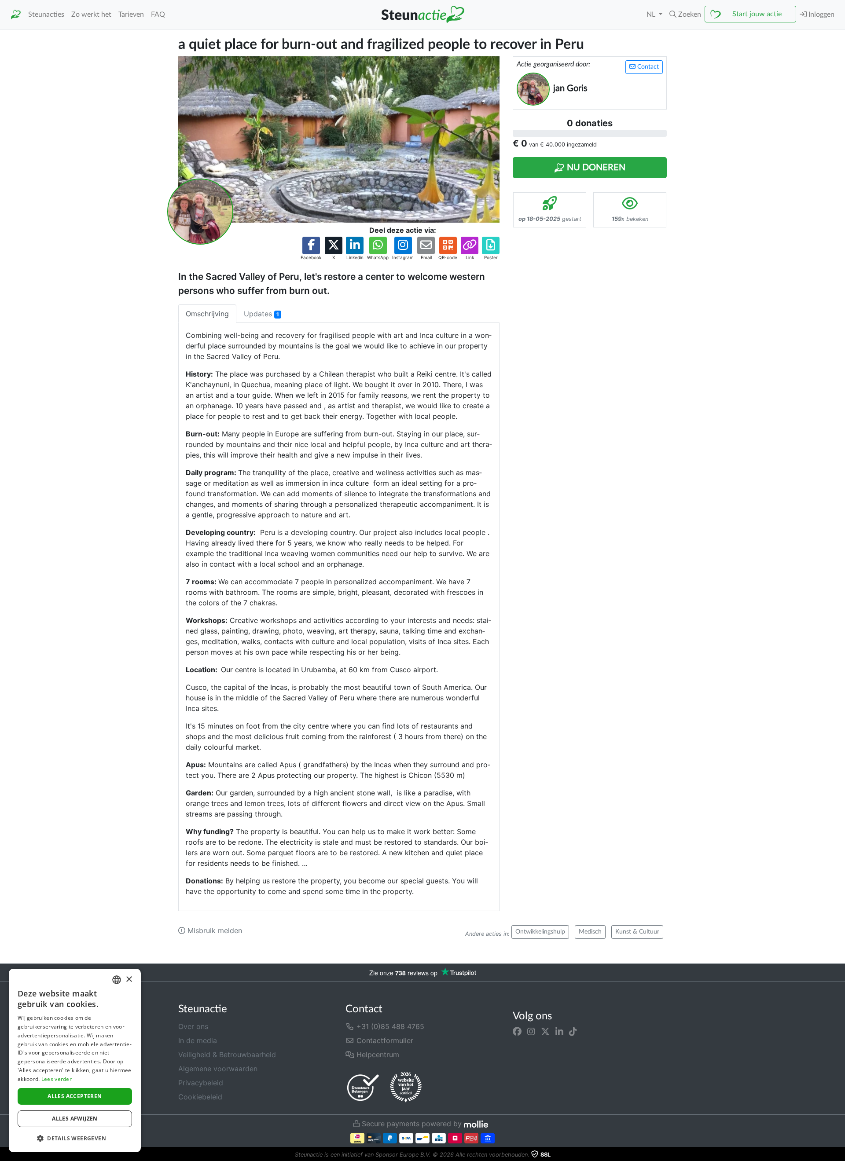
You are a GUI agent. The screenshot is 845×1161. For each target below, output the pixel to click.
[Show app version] (839, 1155)
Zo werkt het (91, 14)
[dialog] (75, 1060)
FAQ (158, 14)
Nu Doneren (595, 167)
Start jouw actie (757, 14)
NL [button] (652, 14)
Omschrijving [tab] (207, 313)
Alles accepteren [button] (75, 1096)
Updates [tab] (261, 313)
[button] (685, 14)
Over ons (193, 1026)
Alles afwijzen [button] (75, 1118)
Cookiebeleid (200, 1096)
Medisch (590, 932)
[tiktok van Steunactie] (573, 1031)
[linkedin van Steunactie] (559, 1031)
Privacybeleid (200, 1082)
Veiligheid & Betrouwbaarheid (227, 1054)
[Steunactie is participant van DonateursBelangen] (363, 1087)
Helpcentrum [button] (376, 1054)
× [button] (128, 979)
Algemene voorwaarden (217, 1068)
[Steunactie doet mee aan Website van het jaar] (406, 1087)
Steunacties (46, 14)
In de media (197, 1040)
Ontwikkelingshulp (540, 932)
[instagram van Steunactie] (531, 1031)
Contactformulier (383, 1040)
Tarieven (131, 14)
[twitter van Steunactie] (545, 1031)
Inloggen (820, 14)
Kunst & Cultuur (637, 932)
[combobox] (116, 979)
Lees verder (56, 1079)
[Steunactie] (16, 15)
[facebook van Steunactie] (517, 1031)
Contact (647, 67)
